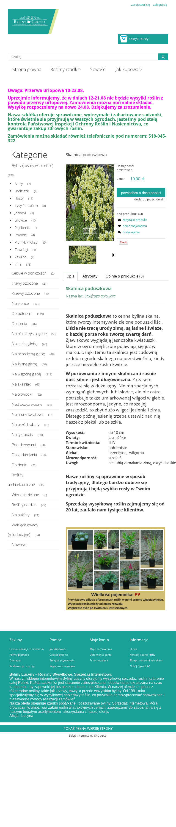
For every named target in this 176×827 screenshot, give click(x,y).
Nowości (19, 544)
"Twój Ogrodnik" (140, 666)
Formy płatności (19, 654)
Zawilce (20, 257)
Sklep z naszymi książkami (146, 660)
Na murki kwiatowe (28, 414)
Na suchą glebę (24, 343)
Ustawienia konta (101, 654)
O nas (133, 649)
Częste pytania (59, 654)
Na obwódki (22, 394)
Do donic (19, 464)
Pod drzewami (24, 444)
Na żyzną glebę (24, 363)
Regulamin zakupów (62, 666)
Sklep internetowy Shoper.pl (88, 735)
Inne (18, 264)
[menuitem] (27, 69)
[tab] (71, 276)
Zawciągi (21, 249)
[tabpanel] (115, 448)
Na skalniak (21, 384)
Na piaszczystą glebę (29, 333)
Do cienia (19, 323)
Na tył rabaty (22, 434)
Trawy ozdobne (25, 283)
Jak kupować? (58, 649)
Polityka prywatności (62, 660)
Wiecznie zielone (25, 494)
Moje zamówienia (101, 649)
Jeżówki (20, 213)
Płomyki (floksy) (26, 242)
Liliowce (21, 220)
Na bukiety (21, 514)
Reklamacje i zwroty (22, 666)
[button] (132, 220)
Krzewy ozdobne (26, 293)
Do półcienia (22, 313)
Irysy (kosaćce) (26, 205)
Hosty (19, 198)
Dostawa (15, 660)
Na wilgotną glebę (26, 374)
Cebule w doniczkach (29, 273)
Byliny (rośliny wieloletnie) (32, 165)
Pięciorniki (22, 227)
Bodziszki (22, 191)
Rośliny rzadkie (24, 504)
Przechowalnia (99, 660)
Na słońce (20, 303)
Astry (19, 183)
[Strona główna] (88, 21)
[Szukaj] (163, 56)
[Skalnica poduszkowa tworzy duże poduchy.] (82, 255)
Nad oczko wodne (27, 404)
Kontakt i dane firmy (142, 654)
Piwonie (21, 235)
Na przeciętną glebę (28, 353)
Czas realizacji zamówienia (26, 649)
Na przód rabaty (25, 424)
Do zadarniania (24, 454)
